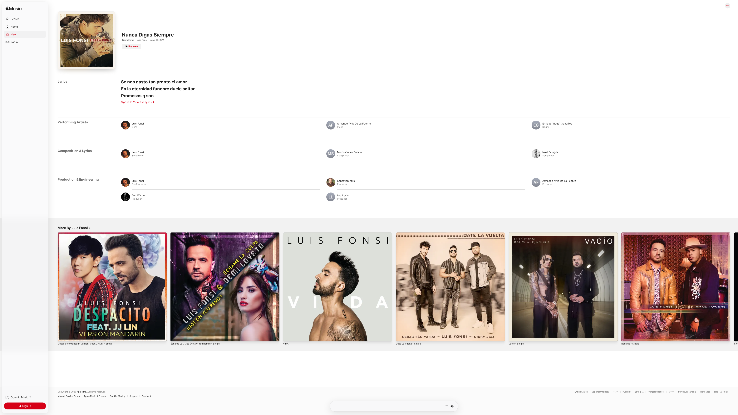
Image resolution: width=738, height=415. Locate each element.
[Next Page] (734, 287)
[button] (25, 19)
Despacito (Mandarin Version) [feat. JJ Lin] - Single (88, 234)
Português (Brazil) (687, 392)
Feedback (146, 396)
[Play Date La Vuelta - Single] (401, 336)
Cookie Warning (117, 396)
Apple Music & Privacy (95, 396)
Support (134, 396)
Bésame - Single (631, 234)
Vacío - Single (517, 234)
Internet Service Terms (69, 396)
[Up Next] (446, 406)
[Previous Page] (54, 287)
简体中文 (639, 392)
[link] (74, 228)
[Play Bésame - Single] (626, 336)
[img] (14, 9)
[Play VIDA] (288, 336)
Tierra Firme (128, 40)
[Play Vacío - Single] (513, 336)
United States (581, 392)
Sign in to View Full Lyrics (136, 102)
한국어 (671, 392)
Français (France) (656, 392)
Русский (626, 392)
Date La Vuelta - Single (409, 234)
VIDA (286, 234)
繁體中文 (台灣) (721, 392)
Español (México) (600, 392)
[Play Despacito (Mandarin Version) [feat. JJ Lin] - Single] (62, 336)
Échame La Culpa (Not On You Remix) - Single (197, 234)
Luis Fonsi (142, 40)
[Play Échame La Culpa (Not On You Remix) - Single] (175, 336)
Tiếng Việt (705, 392)
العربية (615, 392)
